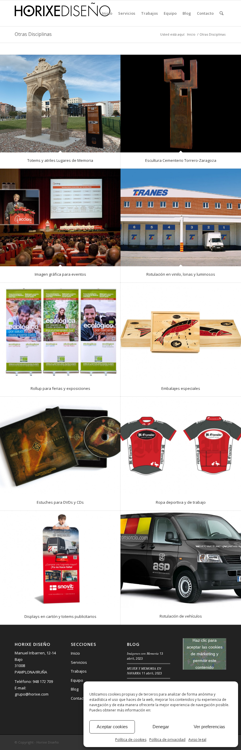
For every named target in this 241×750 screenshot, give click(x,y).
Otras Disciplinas (33, 34)
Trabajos (79, 671)
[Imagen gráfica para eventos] (60, 217)
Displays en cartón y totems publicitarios (60, 616)
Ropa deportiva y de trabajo (181, 502)
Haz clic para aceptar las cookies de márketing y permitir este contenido (204, 654)
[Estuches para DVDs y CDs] (60, 445)
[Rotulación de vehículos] (180, 559)
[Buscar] (221, 13)
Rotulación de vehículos (181, 616)
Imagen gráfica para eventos (60, 274)
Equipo (77, 680)
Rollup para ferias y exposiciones (60, 388)
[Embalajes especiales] (180, 331)
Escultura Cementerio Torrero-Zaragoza (180, 160)
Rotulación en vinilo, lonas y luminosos (180, 274)
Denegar (161, 726)
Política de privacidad (167, 739)
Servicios (79, 662)
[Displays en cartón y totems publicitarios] (60, 559)
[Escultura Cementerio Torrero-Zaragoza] (180, 103)
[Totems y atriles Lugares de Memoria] (60, 103)
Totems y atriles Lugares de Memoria (60, 160)
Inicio (75, 653)
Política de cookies (130, 739)
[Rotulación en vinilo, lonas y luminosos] (180, 217)
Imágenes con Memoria (143, 653)
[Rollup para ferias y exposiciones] (60, 331)
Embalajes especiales (180, 388)
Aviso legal (197, 739)
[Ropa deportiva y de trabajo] (180, 445)
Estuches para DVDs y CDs (60, 502)
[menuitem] (107, 13)
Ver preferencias (209, 726)
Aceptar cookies (112, 726)
